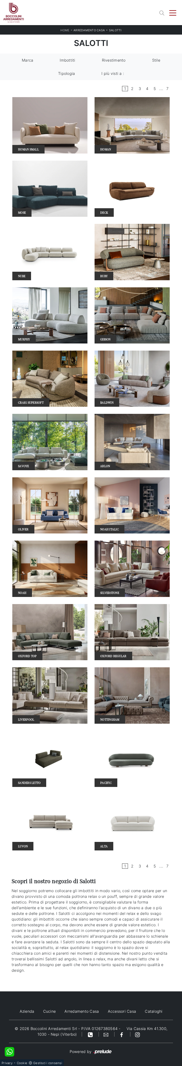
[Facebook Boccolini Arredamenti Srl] (122, 1034)
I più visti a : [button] (112, 73)
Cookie (22, 1063)
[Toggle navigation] (172, 12)
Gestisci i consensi (47, 1063)
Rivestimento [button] (114, 60)
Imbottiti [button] (67, 60)
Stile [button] (156, 60)
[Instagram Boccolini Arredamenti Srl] (137, 1034)
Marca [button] (27, 60)
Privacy (7, 1063)
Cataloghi (153, 1011)
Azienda (27, 1011)
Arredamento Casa (89, 30)
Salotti (115, 30)
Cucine (49, 1011)
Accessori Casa (122, 1011)
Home (64, 30)
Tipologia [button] (66, 73)
